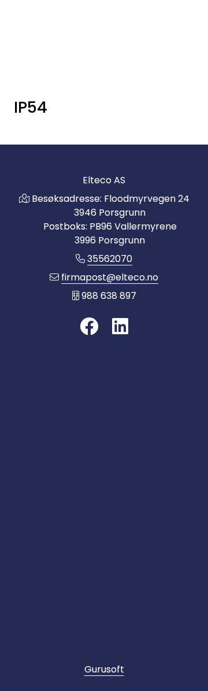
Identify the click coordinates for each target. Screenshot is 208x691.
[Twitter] (89, 327)
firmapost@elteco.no (109, 277)
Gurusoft (104, 669)
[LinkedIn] (120, 327)
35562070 (109, 258)
